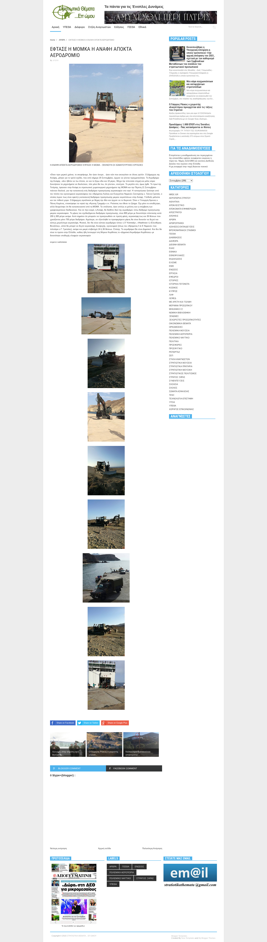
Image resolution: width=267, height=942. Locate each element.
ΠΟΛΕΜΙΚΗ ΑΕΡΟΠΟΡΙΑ (180, 334)
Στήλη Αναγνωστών (99, 27)
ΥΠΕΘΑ (67, 27)
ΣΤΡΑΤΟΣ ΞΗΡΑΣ (177, 377)
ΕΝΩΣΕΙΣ (173, 269)
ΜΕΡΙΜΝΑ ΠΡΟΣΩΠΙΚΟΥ (181, 305)
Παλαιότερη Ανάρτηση (152, 848)
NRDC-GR (173, 194)
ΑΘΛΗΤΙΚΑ (174, 202)
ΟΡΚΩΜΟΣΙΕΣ (176, 327)
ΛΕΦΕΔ (172, 298)
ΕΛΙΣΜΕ (173, 262)
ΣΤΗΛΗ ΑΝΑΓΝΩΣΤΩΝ (179, 359)
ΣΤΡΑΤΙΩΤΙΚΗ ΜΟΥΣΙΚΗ (180, 370)
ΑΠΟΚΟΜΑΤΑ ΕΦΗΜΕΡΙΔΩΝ (182, 209)
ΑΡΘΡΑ (55, 60)
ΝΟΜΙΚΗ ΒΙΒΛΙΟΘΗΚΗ (179, 313)
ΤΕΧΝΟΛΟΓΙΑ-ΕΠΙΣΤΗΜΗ (181, 398)
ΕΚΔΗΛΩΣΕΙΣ (175, 259)
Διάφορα (80, 27)
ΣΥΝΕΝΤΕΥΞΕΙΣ (176, 381)
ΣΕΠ (171, 355)
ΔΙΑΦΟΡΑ (173, 241)
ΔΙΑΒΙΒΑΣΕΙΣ (175, 237)
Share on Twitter (91, 723)
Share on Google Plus (117, 723)
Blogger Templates (179, 936)
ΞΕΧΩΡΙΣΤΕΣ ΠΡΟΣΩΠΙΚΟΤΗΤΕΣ (185, 320)
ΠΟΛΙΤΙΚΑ (174, 341)
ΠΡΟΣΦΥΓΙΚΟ (175, 348)
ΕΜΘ (171, 266)
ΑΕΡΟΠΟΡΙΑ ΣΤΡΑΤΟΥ (180, 198)
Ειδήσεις (119, 27)
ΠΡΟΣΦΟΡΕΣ (175, 345)
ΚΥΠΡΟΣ (173, 291)
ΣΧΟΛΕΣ (173, 388)
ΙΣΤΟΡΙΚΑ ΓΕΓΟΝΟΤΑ (179, 284)
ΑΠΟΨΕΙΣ (173, 216)
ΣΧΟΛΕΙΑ (173, 384)
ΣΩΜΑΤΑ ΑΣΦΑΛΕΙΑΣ (179, 391)
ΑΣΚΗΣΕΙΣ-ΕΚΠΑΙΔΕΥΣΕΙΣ (181, 227)
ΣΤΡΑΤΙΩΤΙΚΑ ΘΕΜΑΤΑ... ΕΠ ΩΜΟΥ (81, 936)
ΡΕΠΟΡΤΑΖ (174, 352)
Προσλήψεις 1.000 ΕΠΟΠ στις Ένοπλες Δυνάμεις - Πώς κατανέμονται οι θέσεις (190, 126)
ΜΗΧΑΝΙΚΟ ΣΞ (176, 309)
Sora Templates (187, 938)
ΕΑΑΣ (171, 248)
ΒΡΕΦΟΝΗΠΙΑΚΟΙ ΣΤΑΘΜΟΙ (182, 230)
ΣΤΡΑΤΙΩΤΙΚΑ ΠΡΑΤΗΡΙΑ (180, 366)
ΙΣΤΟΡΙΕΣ (173, 280)
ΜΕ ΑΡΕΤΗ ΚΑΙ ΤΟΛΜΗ (180, 302)
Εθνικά (142, 27)
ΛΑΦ (171, 295)
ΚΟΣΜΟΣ (173, 288)
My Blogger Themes (207, 938)
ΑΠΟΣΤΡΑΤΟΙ (175, 212)
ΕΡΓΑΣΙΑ (173, 273)
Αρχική (55, 27)
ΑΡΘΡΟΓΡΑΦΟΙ (176, 223)
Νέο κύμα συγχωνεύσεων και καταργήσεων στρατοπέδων (199, 84)
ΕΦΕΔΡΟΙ (173, 277)
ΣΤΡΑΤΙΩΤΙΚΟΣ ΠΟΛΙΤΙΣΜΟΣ (183, 373)
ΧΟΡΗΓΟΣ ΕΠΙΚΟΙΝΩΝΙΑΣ (181, 409)
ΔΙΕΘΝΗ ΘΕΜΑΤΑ (177, 244)
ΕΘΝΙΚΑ (173, 252)
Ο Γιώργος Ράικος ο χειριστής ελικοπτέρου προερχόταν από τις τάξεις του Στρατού (190, 107)
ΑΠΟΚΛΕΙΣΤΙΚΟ (176, 205)
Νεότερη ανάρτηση (58, 848)
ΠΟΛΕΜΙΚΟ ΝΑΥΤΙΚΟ (179, 338)
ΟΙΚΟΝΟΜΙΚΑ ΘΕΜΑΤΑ (180, 323)
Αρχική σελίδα (104, 848)
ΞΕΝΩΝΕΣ (174, 316)
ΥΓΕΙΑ (172, 402)
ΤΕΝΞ (171, 395)
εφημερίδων (81, 926)
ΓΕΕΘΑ (131, 27)
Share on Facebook (65, 723)
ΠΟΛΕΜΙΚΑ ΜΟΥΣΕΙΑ (179, 330)
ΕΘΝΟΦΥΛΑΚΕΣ (176, 255)
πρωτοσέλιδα (69, 926)
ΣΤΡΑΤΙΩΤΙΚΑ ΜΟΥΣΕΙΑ (180, 363)
